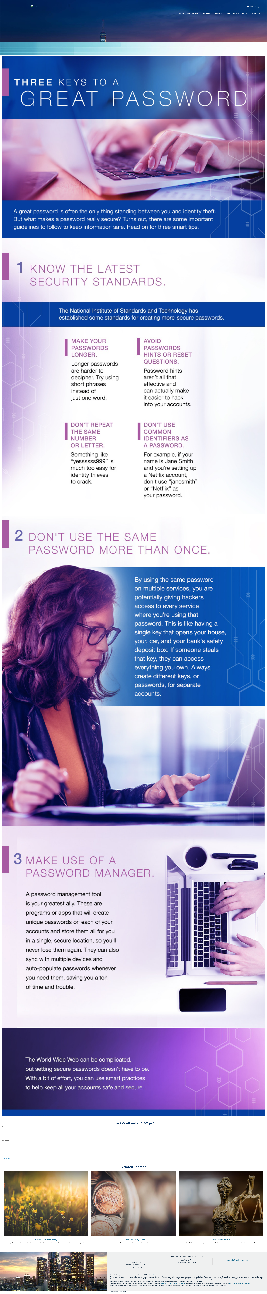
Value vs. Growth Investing (45, 1240)
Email (137, 1127)
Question (5, 1140)
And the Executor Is (221, 1240)
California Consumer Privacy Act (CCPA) (172, 1283)
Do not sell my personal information (239, 1283)
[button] (193, 13)
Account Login (252, 7)
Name (4, 1127)
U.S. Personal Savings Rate (133, 1240)
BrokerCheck (153, 1275)
